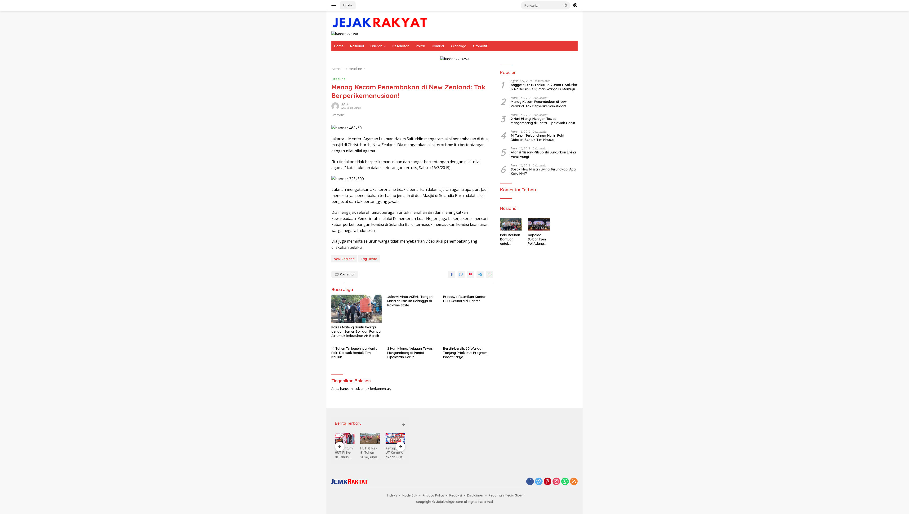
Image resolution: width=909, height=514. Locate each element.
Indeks (348, 5)
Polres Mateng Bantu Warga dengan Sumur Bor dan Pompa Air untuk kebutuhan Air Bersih (356, 331)
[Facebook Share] (451, 274)
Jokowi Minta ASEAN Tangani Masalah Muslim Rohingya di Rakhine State (410, 301)
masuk (355, 388)
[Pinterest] (547, 482)
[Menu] (334, 5)
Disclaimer (475, 495)
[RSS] (574, 482)
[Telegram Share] (480, 274)
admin (345, 104)
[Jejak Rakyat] (379, 23)
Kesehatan (400, 46)
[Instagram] (556, 482)
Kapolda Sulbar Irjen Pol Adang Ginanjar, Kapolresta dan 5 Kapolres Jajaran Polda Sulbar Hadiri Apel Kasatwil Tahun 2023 (538, 239)
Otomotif (480, 46)
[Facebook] (530, 482)
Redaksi (455, 495)
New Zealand (344, 259)
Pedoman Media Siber (506, 495)
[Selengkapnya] (403, 424)
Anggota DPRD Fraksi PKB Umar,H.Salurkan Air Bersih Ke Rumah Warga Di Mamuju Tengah (544, 87)
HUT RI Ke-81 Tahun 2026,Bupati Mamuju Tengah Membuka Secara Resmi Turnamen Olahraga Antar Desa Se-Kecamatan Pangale (369, 452)
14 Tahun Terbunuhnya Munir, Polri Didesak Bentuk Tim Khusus (354, 352)
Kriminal (438, 46)
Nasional (357, 46)
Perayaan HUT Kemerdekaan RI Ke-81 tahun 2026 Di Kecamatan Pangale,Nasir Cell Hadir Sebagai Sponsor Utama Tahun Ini (395, 452)
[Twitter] (539, 482)
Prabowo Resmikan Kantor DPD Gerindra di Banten (464, 299)
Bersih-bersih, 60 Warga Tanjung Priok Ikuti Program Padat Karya (465, 352)
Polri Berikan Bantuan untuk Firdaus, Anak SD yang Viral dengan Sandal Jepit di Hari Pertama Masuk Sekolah (510, 239)
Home (338, 46)
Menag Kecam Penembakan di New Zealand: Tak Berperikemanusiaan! (539, 104)
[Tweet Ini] (461, 274)
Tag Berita (369, 259)
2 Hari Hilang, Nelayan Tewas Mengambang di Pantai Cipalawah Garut (410, 352)
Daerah (376, 46)
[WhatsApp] (565, 482)
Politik (420, 46)
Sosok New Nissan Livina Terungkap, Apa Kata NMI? (543, 171)
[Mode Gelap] (575, 5)
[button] (565, 5)
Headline (338, 79)
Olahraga (458, 46)
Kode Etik (409, 495)
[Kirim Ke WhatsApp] (489, 274)
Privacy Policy (433, 495)
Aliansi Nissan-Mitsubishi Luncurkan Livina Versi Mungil (543, 154)
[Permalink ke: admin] (335, 105)
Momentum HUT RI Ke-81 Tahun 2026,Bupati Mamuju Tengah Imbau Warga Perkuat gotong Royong (344, 452)
